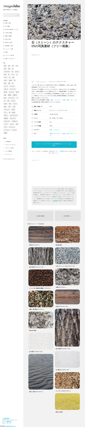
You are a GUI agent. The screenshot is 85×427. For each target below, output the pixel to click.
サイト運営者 (8, 151)
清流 (13, 77)
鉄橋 (5, 106)
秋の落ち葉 (59, 245)
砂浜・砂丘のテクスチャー (36, 391)
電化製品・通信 (9, 45)
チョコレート (7, 109)
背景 (64, 100)
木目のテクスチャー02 (62, 306)
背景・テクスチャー (10, 58)
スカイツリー (13, 118)
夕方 (17, 65)
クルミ (9, 106)
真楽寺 (10, 80)
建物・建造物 (8, 36)
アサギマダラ (7, 71)
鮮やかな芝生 (59, 412)
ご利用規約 (8, 141)
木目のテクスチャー (34, 245)
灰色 (68, 100)
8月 (13, 65)
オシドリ (6, 86)
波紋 (5, 97)
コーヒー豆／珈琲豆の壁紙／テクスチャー (40, 288)
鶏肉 (10, 103)
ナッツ (5, 112)
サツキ (5, 127)
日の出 (5, 103)
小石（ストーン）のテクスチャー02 (65, 266)
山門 (14, 106)
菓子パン (6, 115)
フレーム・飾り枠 (9, 55)
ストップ (6, 124)
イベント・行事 (9, 49)
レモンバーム (12, 127)
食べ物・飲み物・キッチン (11, 29)
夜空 (9, 68)
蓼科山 (13, 112)
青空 (5, 68)
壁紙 (51, 100)
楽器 (5, 95)
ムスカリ (12, 124)
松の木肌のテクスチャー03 (63, 348)
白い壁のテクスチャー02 (35, 351)
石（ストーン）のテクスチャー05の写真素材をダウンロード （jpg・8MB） (54, 144)
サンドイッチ (13, 89)
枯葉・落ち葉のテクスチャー (36, 309)
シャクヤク (14, 130)
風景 (5, 65)
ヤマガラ (13, 100)
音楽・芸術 (8, 39)
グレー (72, 100)
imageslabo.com (11, 159)
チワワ (5, 77)
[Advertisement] (54, 68)
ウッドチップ (7, 130)
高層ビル (15, 95)
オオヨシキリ (7, 121)
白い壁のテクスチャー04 (62, 369)
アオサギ (17, 71)
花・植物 (7, 26)
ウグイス (15, 103)
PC (14, 80)
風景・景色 (8, 23)
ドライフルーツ (11, 97)
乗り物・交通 (8, 42)
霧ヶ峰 (13, 109)
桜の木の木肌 (32, 330)
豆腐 (17, 124)
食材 (5, 83)
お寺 (8, 100)
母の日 (17, 92)
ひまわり (6, 89)
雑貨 (6, 52)
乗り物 (5, 92)
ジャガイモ (11, 92)
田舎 (9, 65)
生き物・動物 (8, 32)
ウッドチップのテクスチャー (63, 391)
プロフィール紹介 (9, 148)
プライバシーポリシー (10, 144)
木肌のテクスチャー (61, 287)
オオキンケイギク (13, 115)
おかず (5, 80)
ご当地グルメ (14, 121)
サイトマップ (8, 154)
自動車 (5, 132)
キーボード (12, 86)
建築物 (9, 95)
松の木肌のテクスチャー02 (36, 267)
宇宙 (5, 74)
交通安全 (6, 118)
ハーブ (12, 74)
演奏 (9, 83)
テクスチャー (58, 100)
